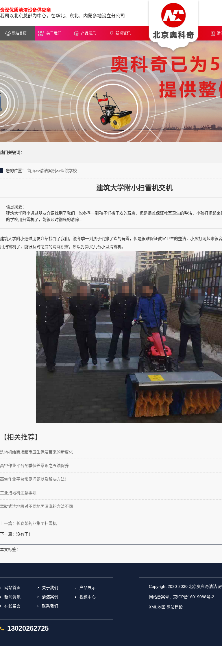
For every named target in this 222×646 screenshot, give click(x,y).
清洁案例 (48, 170)
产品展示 (88, 33)
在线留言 (12, 606)
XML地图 (157, 607)
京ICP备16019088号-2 (193, 597)
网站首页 (19, 33)
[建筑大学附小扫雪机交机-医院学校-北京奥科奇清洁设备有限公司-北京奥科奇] (173, 26)
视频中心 (87, 597)
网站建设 (174, 607)
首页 (31, 170)
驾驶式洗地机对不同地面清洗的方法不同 (36, 506)
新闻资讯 (123, 33)
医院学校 (69, 170)
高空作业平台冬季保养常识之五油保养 (34, 465)
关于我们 (53, 33)
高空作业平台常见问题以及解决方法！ (34, 479)
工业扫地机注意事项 (18, 492)
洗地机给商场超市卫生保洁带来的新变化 (36, 452)
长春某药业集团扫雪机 (36, 523)
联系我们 (50, 606)
